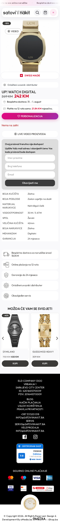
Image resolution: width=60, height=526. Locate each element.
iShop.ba (53, 519)
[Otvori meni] (53, 12)
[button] (13, 31)
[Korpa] (45, 12)
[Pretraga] (37, 12)
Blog (30, 399)
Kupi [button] (15, 363)
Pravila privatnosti (30, 409)
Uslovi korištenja (30, 405)
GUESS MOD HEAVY (43, 351)
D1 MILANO (9, 351)
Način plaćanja (30, 402)
